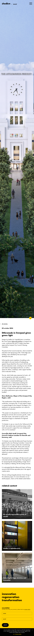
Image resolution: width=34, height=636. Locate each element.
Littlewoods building (16, 341)
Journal (15, 4)
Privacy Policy (27, 609)
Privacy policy (18, 634)
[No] (32, 630)
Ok (13, 634)
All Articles (5, 324)
